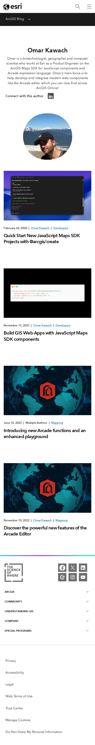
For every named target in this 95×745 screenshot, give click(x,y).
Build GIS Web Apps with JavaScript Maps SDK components (45, 336)
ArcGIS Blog (15, 19)
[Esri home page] (13, 6)
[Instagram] (72, 577)
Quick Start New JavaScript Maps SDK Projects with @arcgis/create (42, 238)
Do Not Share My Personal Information (34, 732)
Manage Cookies (18, 720)
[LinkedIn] (83, 568)
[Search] (77, 6)
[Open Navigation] (89, 6)
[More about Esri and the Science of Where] (14, 573)
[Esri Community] (62, 577)
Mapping (57, 422)
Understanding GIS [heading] (19, 611)
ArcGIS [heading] (10, 591)
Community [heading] (13, 601)
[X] (72, 568)
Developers (60, 228)
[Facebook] (62, 568)
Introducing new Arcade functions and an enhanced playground (45, 433)
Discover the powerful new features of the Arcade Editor (45, 531)
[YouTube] (83, 577)
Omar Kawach (40, 228)
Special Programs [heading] (18, 630)
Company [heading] (11, 621)
